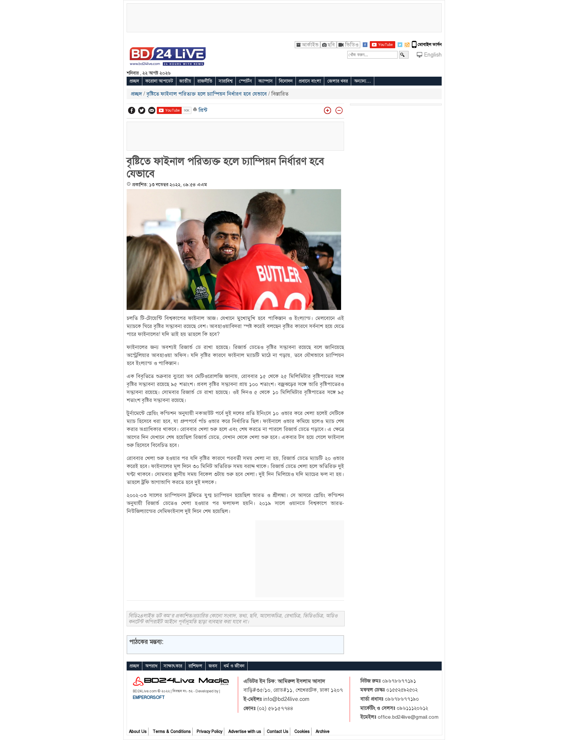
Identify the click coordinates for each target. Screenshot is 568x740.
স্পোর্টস (245, 81)
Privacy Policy (209, 731)
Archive (323, 731)
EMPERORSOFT (149, 697)
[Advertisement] (284, 17)
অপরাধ (151, 666)
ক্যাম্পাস (265, 81)
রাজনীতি (204, 81)
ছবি (331, 44)
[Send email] (151, 110)
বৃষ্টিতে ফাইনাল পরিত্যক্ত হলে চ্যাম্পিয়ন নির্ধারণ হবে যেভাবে (206, 94)
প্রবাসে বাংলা (310, 81)
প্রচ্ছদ (134, 81)
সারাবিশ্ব (226, 81)
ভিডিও (352, 44)
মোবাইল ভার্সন (430, 44)
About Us (138, 731)
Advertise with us (245, 731)
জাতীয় (185, 81)
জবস (213, 666)
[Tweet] (141, 110)
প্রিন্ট (202, 110)
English (433, 55)
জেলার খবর (337, 81)
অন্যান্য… (362, 81)
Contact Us (277, 731)
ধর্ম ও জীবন (234, 666)
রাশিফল (195, 666)
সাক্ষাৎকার (173, 666)
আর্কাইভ (310, 44)
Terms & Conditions (172, 731)
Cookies (302, 731)
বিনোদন (286, 81)
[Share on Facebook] (131, 110)
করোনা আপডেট (159, 81)
